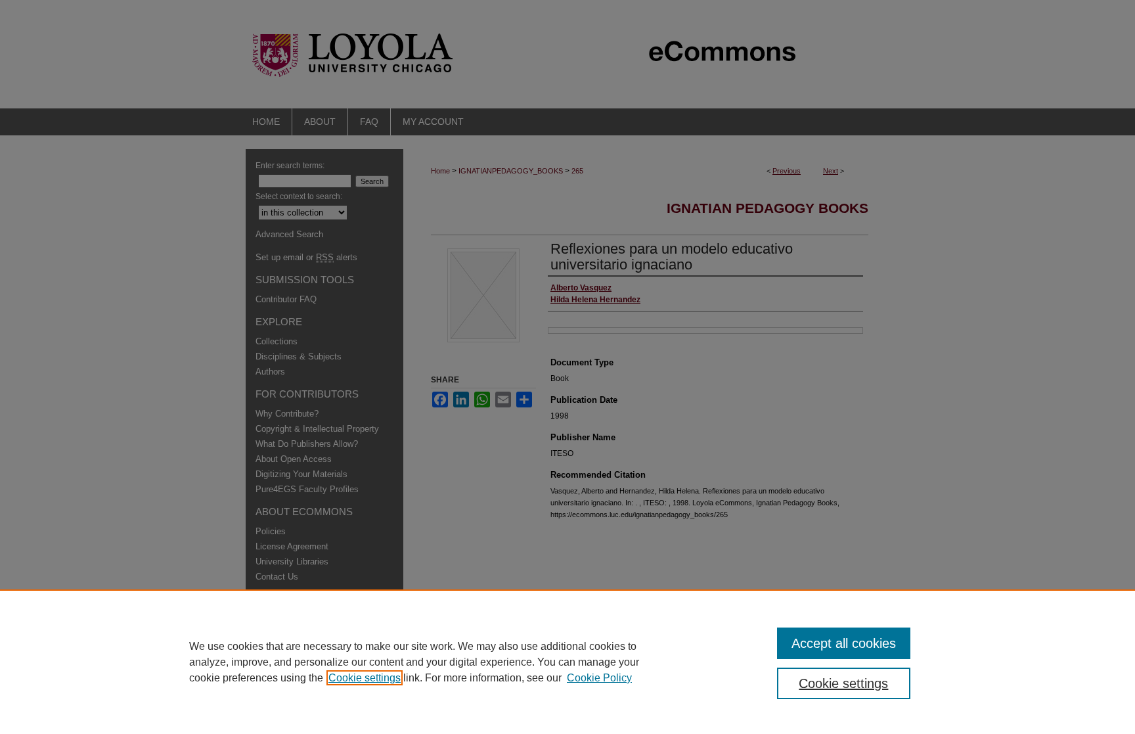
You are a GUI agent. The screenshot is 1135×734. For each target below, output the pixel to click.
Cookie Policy (599, 677)
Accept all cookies (843, 643)
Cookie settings (364, 677)
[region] (567, 661)
